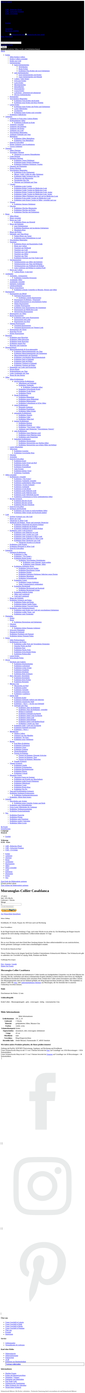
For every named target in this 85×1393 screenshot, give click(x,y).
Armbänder (9, 862)
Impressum (9, 1334)
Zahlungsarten (10, 1343)
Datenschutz (9, 1358)
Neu (6, 878)
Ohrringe (8, 858)
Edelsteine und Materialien (14, 1379)
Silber (7, 866)
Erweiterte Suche (7, 45)
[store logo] (27, 34)
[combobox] (11, 43)
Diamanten (9, 874)
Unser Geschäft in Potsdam (14, 1328)
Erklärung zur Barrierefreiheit (15, 1361)
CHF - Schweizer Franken (14, 11)
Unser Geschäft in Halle (13, 1324)
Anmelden (9, 29)
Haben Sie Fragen (7, 966)
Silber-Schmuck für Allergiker (15, 1385)
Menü (3, 51)
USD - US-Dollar (11, 13)
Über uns (8, 1330)
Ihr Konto (4, 827)
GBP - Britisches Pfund (13, 10)
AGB (7, 1359)
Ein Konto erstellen (12, 31)
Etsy (2, 964)
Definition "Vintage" (12, 1377)
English (8, 23)
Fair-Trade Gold (11, 1381)
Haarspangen (9, 864)
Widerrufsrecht (10, 1354)
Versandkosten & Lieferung (15, 1345)
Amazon (8, 964)
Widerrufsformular (11, 1356)
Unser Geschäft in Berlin (14, 1326)
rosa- (15, 983)
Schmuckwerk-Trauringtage (15, 1383)
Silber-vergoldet (10, 868)
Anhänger (8, 856)
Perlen (7, 876)
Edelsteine (9, 872)
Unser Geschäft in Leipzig (14, 1322)
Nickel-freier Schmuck (13, 1387)
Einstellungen (5, 829)
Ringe (7, 860)
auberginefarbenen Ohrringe (31, 983)
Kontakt (8, 1332)
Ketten (7, 854)
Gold (7, 870)
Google (14, 964)
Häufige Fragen (10, 1373)
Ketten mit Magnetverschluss (15, 1375)
